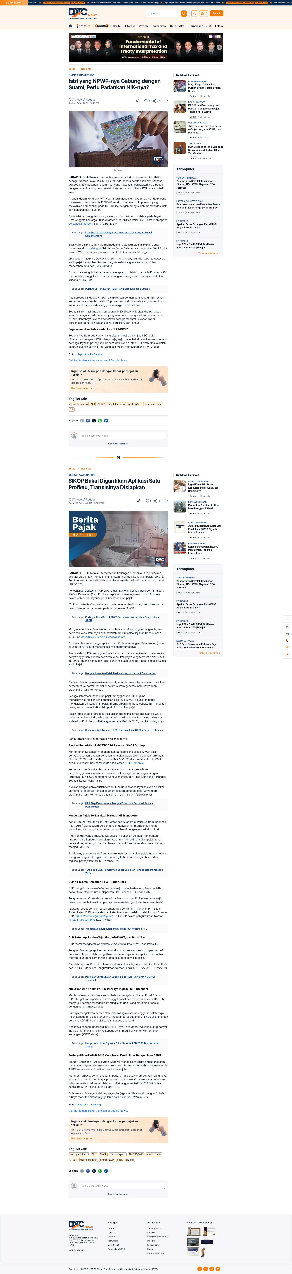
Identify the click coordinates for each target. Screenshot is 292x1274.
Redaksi (151, 1232)
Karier (150, 1249)
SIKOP (103, 1154)
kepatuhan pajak (116, 404)
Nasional (86, 68)
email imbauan (153, 1154)
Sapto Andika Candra (89, 354)
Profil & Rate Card (156, 1253)
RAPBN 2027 (107, 1159)
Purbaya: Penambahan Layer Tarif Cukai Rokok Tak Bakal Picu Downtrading (82, 3)
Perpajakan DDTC (200, 25)
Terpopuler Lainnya (208, 253)
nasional (129, 1159)
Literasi (130, 25)
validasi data (134, 404)
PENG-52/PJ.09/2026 (82, 919)
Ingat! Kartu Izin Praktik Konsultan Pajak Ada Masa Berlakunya (149, 3)
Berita (117, 25)
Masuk (217, 13)
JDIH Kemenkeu (135, 763)
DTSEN (73, 1159)
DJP (71, 409)
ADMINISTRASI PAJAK (81, 74)
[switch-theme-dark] (194, 13)
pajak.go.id (95, 248)
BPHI (94, 1154)
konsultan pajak (118, 1154)
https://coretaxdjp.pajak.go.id (93, 916)
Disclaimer (152, 1241)
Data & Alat (177, 25)
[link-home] (70, 26)
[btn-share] (154, 101)
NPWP (101, 404)
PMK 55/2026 (136, 1154)
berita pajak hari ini (79, 1154)
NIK (93, 404)
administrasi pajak (78, 404)
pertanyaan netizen (80, 223)
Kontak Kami (153, 1245)
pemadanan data (153, 404)
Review (143, 25)
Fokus (219, 25)
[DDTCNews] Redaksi (82, 99)
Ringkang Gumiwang (89, 1104)
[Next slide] (219, 47)
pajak (120, 1159)
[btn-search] (184, 13)
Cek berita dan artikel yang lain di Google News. (98, 360)
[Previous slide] (72, 47)
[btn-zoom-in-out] (137, 101)
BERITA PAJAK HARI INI (82, 474)
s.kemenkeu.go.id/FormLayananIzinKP (100, 636)
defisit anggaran (88, 1159)
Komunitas (159, 25)
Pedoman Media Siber (157, 1236)
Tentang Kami (154, 1228)
